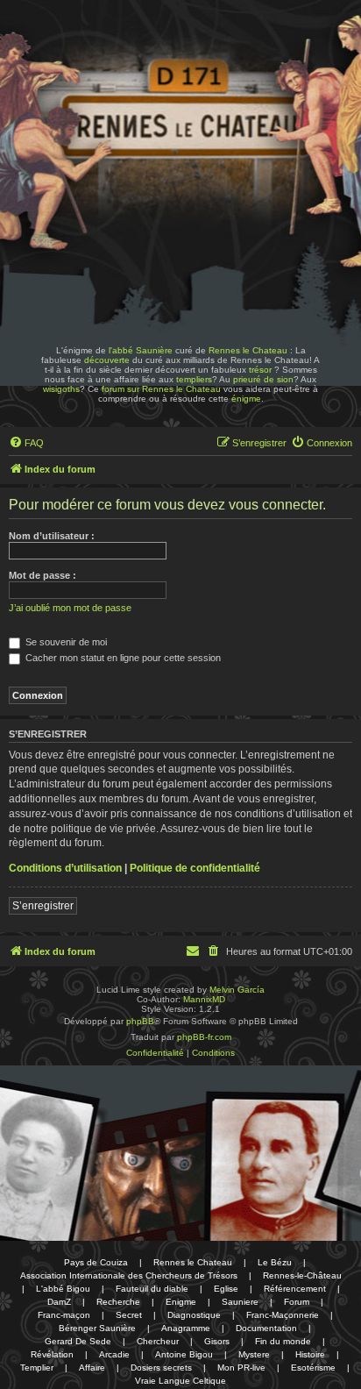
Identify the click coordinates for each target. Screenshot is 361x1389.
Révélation (52, 1354)
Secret (129, 1315)
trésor (260, 369)
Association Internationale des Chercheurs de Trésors (128, 1275)
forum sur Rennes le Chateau (161, 389)
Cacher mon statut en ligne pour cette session (122, 657)
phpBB (140, 1021)
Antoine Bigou (184, 1354)
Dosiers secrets (161, 1367)
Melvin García (237, 989)
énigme (246, 398)
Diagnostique (194, 1315)
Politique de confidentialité (195, 868)
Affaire (92, 1367)
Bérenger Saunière (97, 1328)
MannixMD (204, 999)
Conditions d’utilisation (65, 868)
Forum (296, 1302)
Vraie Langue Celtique (180, 1380)
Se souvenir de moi (65, 642)
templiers (194, 379)
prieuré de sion (263, 379)
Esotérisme (313, 1367)
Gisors (217, 1341)
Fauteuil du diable (152, 1288)
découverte (107, 360)
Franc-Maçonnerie (282, 1315)
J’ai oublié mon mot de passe (70, 607)
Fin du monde (283, 1341)
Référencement (295, 1288)
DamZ (59, 1302)
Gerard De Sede (78, 1341)
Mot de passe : (42, 575)
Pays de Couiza (96, 1262)
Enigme (181, 1302)
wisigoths (61, 389)
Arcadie (114, 1354)
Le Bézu (275, 1262)
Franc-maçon (64, 1315)
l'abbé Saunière (141, 350)
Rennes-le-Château (302, 1275)
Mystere (254, 1354)
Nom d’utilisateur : (52, 536)
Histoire (310, 1354)
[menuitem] (26, 442)
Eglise (226, 1288)
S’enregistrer (43, 906)
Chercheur (158, 1341)
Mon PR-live (241, 1367)
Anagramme (185, 1328)
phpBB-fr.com (204, 1037)
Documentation (266, 1328)
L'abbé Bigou (63, 1288)
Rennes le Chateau (248, 350)
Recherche (118, 1302)
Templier (36, 1367)
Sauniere (240, 1302)
